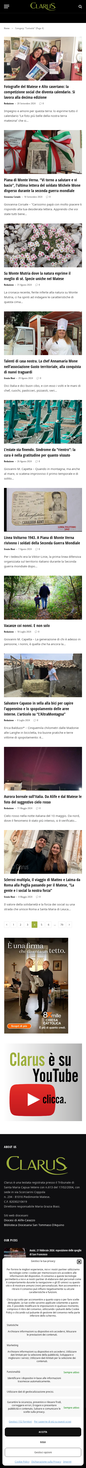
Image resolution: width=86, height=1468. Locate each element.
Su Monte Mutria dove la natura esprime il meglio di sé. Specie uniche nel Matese (37, 275)
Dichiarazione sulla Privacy (46, 1461)
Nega (43, 1442)
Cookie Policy (22, 1461)
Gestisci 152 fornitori (20, 1421)
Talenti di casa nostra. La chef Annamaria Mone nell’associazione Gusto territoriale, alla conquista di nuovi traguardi (42, 366)
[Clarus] (43, 6)
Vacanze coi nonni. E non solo (27, 625)
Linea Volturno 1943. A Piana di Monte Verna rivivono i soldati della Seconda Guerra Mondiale (42, 540)
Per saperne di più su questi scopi (52, 1421)
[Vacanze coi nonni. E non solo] (43, 597)
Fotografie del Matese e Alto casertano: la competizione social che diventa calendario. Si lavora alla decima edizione (39, 92)
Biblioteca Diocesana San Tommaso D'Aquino (34, 1225)
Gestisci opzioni (43, 1452)
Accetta (43, 1432)
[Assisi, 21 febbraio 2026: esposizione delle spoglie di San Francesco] (15, 1255)
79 (61, 924)
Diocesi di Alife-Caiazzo (19, 1220)
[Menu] (6, 6)
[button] (79, 1262)
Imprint (67, 1461)
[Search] (80, 6)
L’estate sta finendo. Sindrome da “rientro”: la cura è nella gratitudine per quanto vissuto (39, 452)
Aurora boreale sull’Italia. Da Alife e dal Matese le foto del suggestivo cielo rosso (43, 799)
